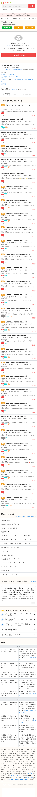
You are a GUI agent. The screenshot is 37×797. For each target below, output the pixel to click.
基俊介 (14, 79)
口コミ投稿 (30, 27)
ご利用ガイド (18, 9)
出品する (7, 27)
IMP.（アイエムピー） (7, 78)
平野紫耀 (5, 76)
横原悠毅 (19, 79)
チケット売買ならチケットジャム (6, 3)
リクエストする (18, 27)
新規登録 (5, 9)
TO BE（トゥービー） (16, 775)
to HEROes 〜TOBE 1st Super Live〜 (12, 69)
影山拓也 (5, 79)
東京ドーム (14, 90)
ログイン (11, 9)
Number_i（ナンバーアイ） (8, 74)
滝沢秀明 (29, 773)
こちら (9, 45)
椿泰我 (29, 79)
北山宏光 (3, 83)
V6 (9, 751)
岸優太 (16, 76)
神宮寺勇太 (11, 76)
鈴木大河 (24, 79)
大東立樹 (3, 84)
